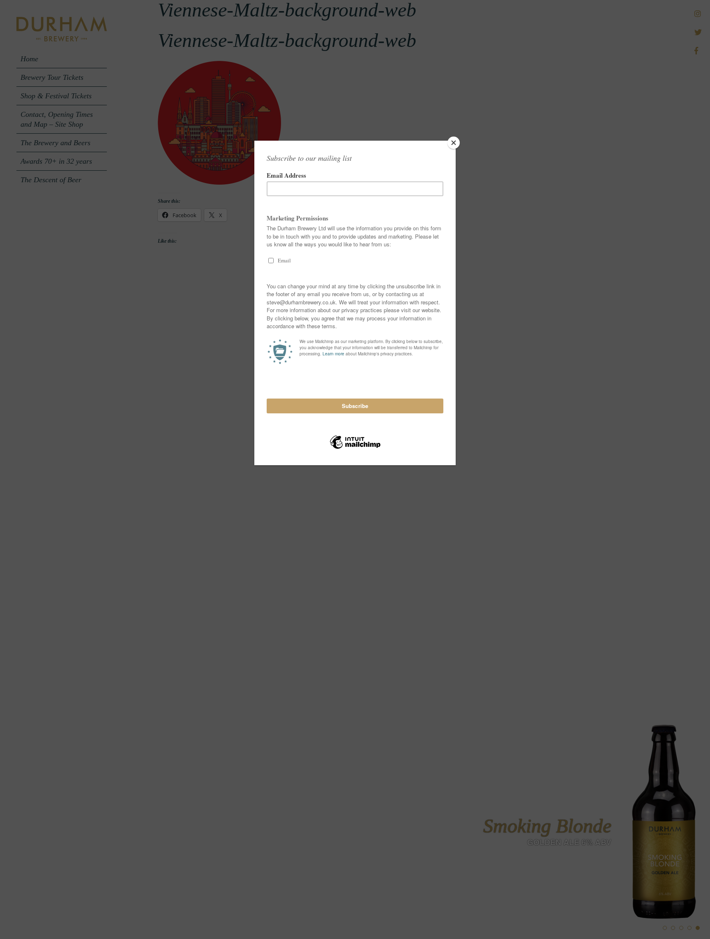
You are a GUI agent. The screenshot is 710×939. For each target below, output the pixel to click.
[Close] (453, 143)
